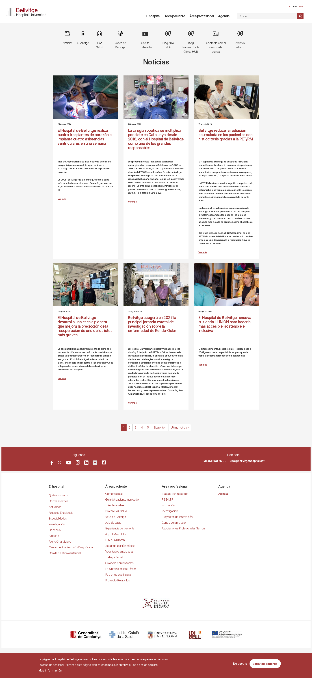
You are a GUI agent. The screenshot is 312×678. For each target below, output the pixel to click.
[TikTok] (104, 462)
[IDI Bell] (195, 635)
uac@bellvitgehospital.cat (247, 461)
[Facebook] (52, 462)
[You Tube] (68, 462)
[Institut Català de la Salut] (124, 635)
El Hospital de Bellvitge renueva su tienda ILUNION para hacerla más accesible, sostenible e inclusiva (224, 324)
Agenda (223, 16)
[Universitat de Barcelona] (162, 635)
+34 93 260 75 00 (214, 461)
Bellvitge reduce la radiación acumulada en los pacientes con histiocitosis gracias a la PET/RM (225, 134)
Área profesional (201, 16)
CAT (289, 6)
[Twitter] (59, 462)
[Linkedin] (86, 462)
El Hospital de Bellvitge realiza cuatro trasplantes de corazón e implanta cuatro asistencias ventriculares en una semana (85, 137)
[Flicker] (95, 462)
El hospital (153, 16)
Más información (50, 670)
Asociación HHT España (147, 387)
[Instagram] (78, 462)
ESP (295, 6)
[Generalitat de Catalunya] (85, 635)
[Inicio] (27, 11)
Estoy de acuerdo (265, 664)
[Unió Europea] (227, 635)
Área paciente (175, 16)
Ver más (62, 199)
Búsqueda (300, 16)
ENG (301, 6)
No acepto (240, 663)
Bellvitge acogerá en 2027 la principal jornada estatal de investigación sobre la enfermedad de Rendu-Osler (152, 324)
